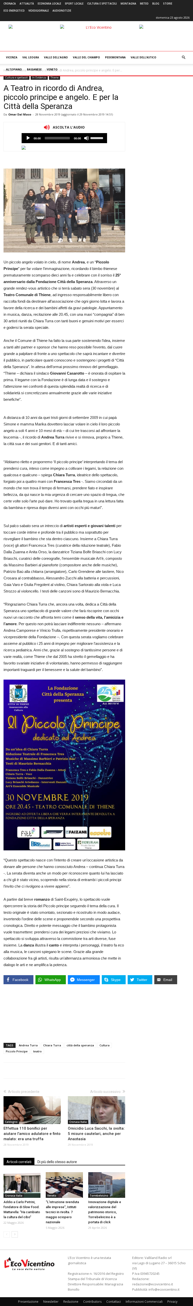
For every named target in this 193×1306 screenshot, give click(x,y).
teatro (37, 1051)
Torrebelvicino (99, 1195)
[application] (64, 138)
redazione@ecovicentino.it (152, 1284)
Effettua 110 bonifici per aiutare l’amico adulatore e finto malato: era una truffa (32, 1133)
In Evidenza (39, 77)
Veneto (52, 69)
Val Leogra (30, 57)
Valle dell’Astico (143, 57)
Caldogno (11, 1122)
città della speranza (80, 1045)
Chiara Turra (52, 1045)
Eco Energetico (14, 10)
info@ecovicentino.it (164, 1289)
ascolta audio (28, 138)
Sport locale (74, 3)
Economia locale (49, 3)
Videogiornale (38, 10)
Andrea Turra (28, 1045)
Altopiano (14, 69)
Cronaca (10, 3)
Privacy (172, 1301)
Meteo (144, 3)
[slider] (97, 137)
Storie (167, 3)
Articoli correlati (19, 1162)
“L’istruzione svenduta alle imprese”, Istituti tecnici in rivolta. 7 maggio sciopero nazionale (62, 1212)
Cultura (105, 1045)
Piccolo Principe (17, 1051)
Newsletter (51, 1301)
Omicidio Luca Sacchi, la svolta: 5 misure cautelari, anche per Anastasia (96, 1133)
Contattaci (113, 1301)
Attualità (27, 3)
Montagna (128, 3)
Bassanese (34, 69)
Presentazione (28, 1301)
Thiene (55, 77)
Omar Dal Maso (19, 114)
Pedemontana (115, 57)
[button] (183, 57)
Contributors (92, 1301)
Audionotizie (62, 10)
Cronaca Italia (78, 1122)
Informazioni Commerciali (144, 1301)
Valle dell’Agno (56, 57)
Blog (155, 3)
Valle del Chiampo (86, 57)
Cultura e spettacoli (102, 3)
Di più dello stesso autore (57, 1162)
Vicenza (11, 57)
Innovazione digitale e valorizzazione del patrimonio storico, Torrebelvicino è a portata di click (104, 1212)
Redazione (70, 1301)
